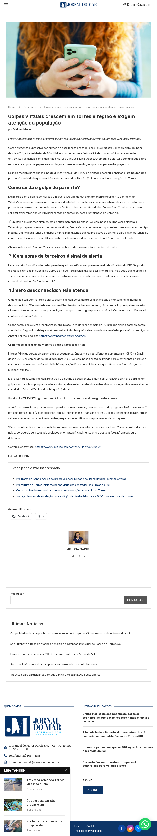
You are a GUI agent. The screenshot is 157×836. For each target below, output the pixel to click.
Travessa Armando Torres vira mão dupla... (45, 782)
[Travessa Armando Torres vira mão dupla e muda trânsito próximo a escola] (13, 784)
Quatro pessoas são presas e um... (41, 802)
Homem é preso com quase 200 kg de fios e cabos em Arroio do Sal (52, 654)
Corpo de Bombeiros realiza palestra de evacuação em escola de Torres (61, 490)
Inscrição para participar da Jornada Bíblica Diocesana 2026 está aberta (55, 674)
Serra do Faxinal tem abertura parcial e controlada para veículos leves (54, 664)
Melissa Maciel (22, 129)
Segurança (30, 107)
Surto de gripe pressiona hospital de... (44, 823)
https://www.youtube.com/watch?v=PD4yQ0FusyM (68, 446)
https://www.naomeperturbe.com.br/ (62, 335)
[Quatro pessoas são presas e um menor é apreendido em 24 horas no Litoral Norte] (13, 805)
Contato (90, 826)
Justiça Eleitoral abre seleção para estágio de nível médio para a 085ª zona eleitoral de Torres (74, 496)
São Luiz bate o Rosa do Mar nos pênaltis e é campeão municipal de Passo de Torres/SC (65, 643)
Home (11, 107)
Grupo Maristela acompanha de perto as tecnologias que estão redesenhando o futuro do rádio (70, 633)
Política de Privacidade (88, 830)
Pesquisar (17, 593)
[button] (145, 824)
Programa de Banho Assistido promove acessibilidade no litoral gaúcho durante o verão (71, 478)
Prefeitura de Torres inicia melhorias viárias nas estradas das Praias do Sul (63, 484)
